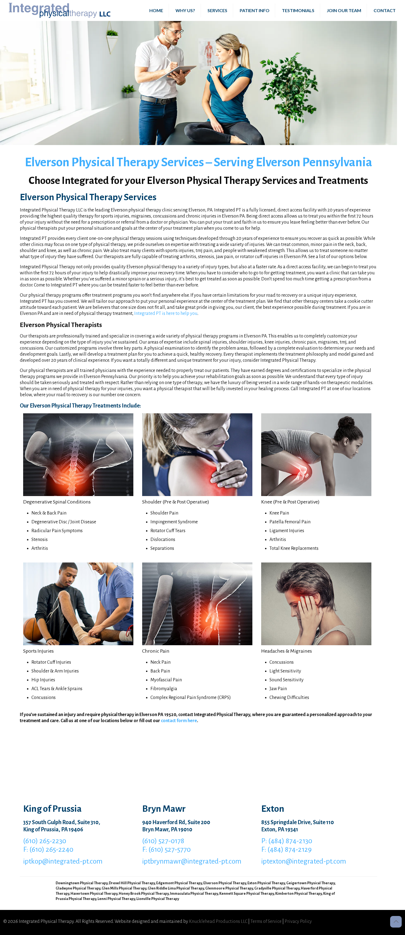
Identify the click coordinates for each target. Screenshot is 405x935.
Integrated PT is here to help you (166, 313)
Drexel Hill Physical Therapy (132, 883)
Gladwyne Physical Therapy (78, 888)
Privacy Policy (298, 921)
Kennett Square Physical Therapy (246, 894)
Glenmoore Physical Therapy (229, 888)
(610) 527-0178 (163, 841)
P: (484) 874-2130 (286, 841)
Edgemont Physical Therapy (179, 883)
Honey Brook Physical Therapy (144, 894)
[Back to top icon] (396, 922)
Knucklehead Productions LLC (218, 921)
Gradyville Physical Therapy (276, 888)
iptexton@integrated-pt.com (303, 861)
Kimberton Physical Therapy (298, 894)
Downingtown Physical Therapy (81, 883)
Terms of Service (266, 921)
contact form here (179, 720)
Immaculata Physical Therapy (194, 894)
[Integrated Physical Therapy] (59, 10)
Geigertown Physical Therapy (310, 883)
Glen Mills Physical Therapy (124, 888)
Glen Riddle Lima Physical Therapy (176, 888)
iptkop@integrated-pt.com (62, 861)
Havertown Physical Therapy (94, 894)
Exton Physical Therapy (266, 883)
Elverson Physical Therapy (224, 883)
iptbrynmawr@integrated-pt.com (191, 861)
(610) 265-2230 (44, 841)
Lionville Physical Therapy (157, 899)
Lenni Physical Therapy (116, 899)
